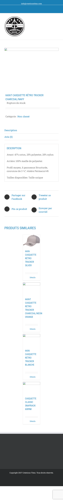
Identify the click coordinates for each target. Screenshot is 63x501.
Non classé (23, 116)
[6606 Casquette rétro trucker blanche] (31, 340)
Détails (32, 277)
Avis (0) (8, 136)
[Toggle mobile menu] (57, 17)
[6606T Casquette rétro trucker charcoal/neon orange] (31, 289)
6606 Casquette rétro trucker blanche (30, 357)
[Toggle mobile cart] (52, 17)
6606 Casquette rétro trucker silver (30, 258)
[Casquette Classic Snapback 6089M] (31, 388)
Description (10, 130)
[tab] (31, 130)
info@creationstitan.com (31, 3)
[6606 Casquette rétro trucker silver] (31, 241)
